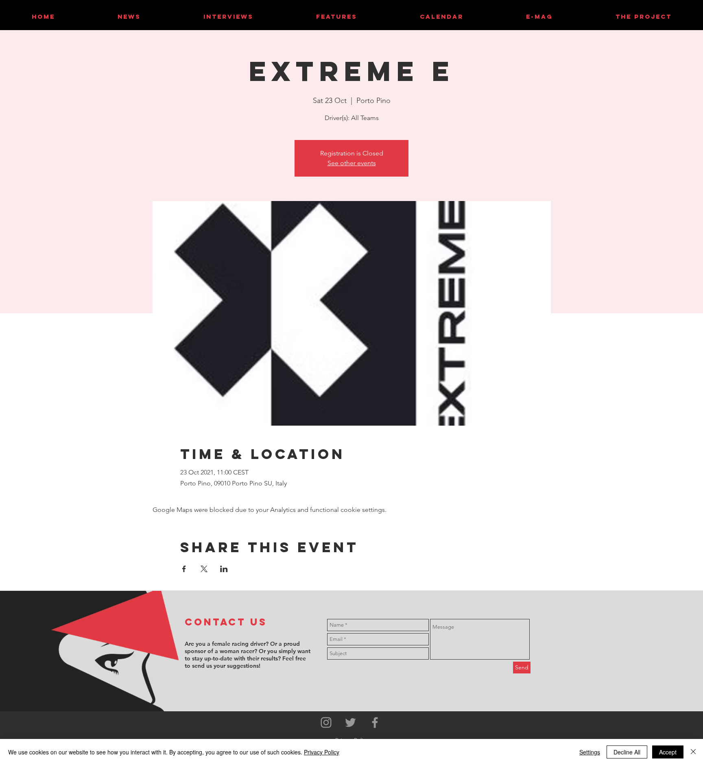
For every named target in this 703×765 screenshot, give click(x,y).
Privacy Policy (321, 752)
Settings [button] (589, 752)
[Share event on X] (204, 569)
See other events (351, 163)
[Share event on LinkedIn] (224, 569)
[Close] (693, 751)
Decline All (626, 752)
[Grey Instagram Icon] (326, 722)
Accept (668, 752)
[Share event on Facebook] (184, 569)
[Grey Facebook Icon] (375, 722)
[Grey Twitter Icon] (350, 722)
